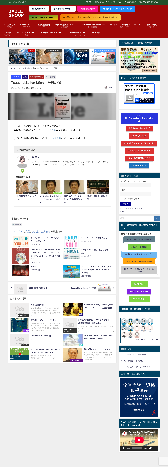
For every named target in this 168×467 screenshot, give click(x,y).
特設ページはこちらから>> (147, 339)
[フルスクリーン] (155, 448)
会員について (125, 211)
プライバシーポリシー (115, 2)
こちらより (55, 138)
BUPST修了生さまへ (139, 291)
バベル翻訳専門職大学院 (138, 158)
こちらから (50, 130)
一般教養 (51, 77)
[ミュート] (150, 448)
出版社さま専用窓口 (64, 9)
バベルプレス (138, 136)
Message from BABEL (44, 17)
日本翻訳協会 (138, 165)
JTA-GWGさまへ (139, 299)
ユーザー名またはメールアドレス (134, 181)
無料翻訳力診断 (88, 9)
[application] (139, 440)
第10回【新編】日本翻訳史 (132, 361)
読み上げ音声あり (36, 77)
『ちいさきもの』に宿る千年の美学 (135, 367)
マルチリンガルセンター (138, 150)
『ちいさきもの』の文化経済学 (135, 354)
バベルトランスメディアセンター (138, 143)
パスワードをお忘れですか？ (132, 208)
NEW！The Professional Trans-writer (139, 117)
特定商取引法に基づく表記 (148, 2)
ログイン (88, 2)
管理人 (111, 87)
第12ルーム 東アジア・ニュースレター (140, 270)
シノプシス (16, 77)
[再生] (123, 448)
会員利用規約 (131, 2)
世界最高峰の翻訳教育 (138, 128)
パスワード (124, 190)
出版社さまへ (139, 284)
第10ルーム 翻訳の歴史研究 (140, 261)
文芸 (25, 77)
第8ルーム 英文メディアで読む (140, 254)
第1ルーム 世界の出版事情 (140, 239)
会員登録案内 (40, 9)
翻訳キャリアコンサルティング (118, 9)
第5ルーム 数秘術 (140, 247)
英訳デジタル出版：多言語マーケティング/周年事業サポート (92, 17)
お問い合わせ (99, 2)
